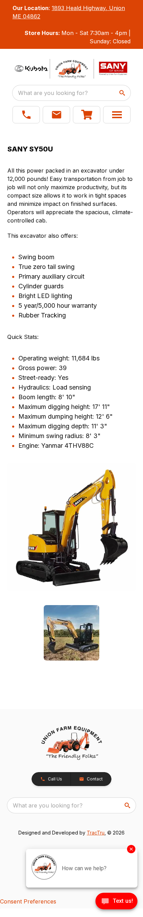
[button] (26, 114)
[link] (86, 114)
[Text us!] (116, 902)
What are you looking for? (53, 92)
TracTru (95, 833)
